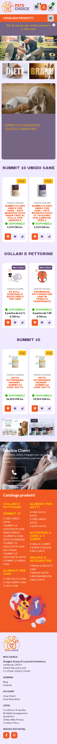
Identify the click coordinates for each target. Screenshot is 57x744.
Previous (6, 76)
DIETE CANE (11, 585)
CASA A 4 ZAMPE (40, 543)
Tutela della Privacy (13, 719)
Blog (5, 681)
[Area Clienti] (44, 7)
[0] (51, 7)
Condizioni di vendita (14, 709)
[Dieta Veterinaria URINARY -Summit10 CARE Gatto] (15, 368)
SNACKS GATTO (40, 572)
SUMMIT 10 (12, 513)
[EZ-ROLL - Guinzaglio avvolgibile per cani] (15, 282)
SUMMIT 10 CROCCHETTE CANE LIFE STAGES (14, 546)
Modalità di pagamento (15, 713)
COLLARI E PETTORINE (12, 505)
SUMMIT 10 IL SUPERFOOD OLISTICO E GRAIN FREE (22, 127)
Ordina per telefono (14, 479)
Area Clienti (9, 695)
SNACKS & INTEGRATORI (41, 559)
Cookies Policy (11, 722)
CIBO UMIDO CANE (15, 582)
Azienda (7, 685)
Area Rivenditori (11, 699)
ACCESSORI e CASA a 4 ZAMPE (40, 536)
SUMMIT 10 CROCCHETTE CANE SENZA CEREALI (14, 529)
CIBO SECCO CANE (15, 578)
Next (51, 76)
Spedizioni (8, 716)
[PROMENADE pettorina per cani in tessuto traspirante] (42, 282)
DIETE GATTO (38, 526)
